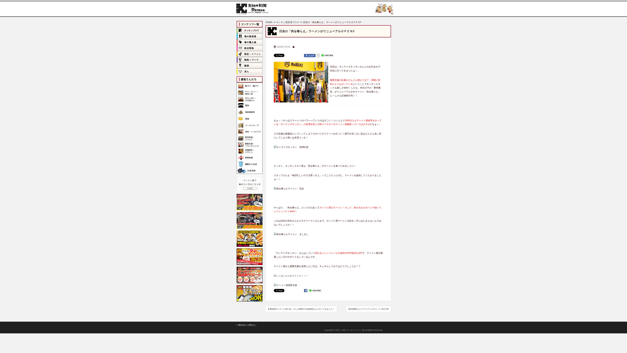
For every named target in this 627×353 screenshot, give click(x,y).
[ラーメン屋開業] (285, 285)
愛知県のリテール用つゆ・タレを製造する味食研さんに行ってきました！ (302, 309)
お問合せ (251, 325)
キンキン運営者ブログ (287, 22)
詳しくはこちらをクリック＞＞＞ (291, 275)
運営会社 (242, 325)
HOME (268, 22)
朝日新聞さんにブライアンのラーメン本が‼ (367, 309)
